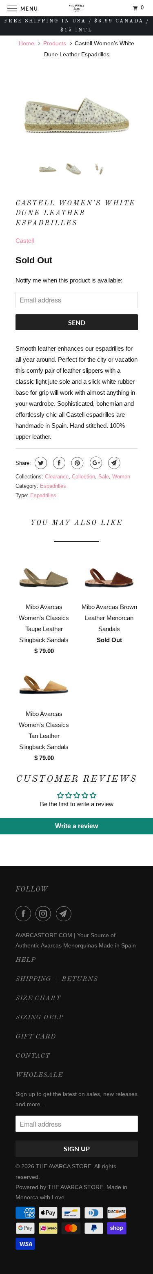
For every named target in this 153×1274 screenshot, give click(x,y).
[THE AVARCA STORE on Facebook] (25, 913)
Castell (25, 240)
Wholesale (39, 1075)
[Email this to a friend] (113, 463)
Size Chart (38, 998)
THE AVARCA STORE (63, 1166)
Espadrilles (53, 486)
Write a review (76, 826)
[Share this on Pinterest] (76, 463)
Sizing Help (39, 1017)
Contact (33, 1056)
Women (121, 477)
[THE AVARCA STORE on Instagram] (44, 913)
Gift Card (36, 1037)
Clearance (57, 477)
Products (54, 43)
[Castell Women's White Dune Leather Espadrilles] (77, 115)
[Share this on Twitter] (40, 463)
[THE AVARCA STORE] (76, 8)
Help (25, 960)
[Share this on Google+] (95, 463)
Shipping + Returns (57, 979)
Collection (83, 477)
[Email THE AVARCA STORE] (65, 913)
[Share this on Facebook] (58, 463)
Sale (103, 477)
